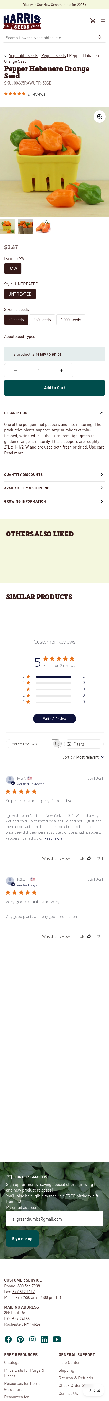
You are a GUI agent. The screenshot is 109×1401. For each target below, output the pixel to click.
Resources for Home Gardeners (22, 1386)
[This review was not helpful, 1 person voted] (98, 858)
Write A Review (54, 718)
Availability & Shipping (27, 488)
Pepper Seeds (53, 55)
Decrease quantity (15, 370)
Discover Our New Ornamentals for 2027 (53, 4)
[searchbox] (29, 743)
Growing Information (25, 501)
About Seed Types (19, 336)
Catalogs (12, 1362)
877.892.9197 (23, 1291)
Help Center (69, 1362)
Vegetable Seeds (23, 55)
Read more (13, 452)
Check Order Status (76, 1385)
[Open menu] (102, 21)
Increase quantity (61, 370)
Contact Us (68, 1393)
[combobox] (49, 37)
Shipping (66, 1370)
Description (16, 412)
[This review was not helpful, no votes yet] (98, 936)
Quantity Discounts (23, 474)
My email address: (22, 1207)
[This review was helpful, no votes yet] (89, 858)
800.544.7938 (28, 1285)
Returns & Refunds (76, 1377)
